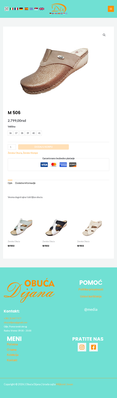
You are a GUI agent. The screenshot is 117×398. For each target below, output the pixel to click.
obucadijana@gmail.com (15, 322)
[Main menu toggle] (111, 9)
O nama (11, 349)
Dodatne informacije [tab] (25, 183)
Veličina (11, 126)
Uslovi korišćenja (90, 296)
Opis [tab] (10, 183)
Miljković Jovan (64, 384)
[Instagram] (82, 347)
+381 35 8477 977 (12, 318)
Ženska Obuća (15, 153)
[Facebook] (93, 347)
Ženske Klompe (30, 153)
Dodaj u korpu (43, 147)
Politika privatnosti (90, 289)
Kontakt (12, 360)
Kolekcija (12, 354)
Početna (12, 344)
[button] (104, 35)
